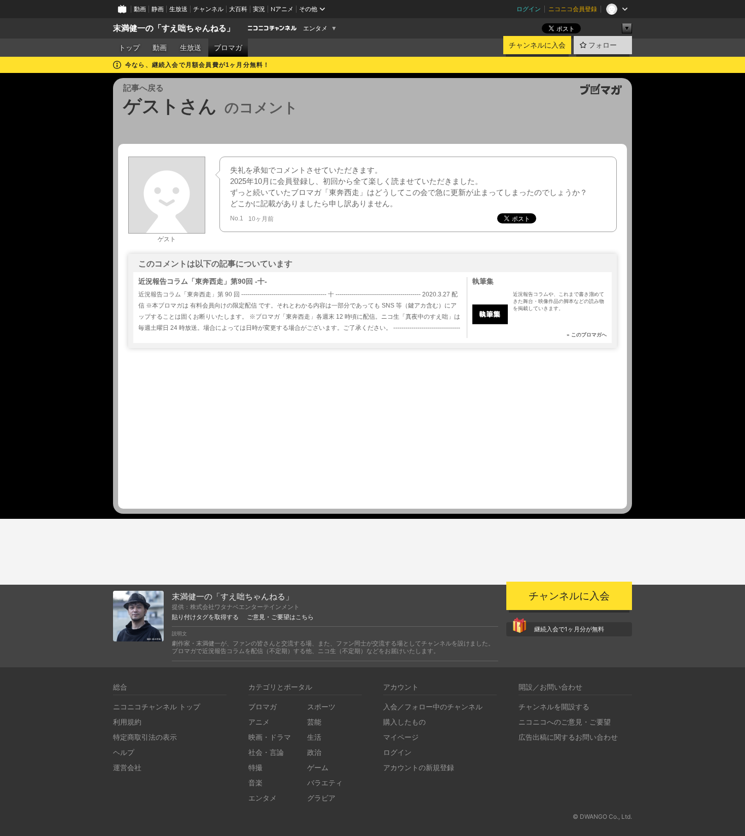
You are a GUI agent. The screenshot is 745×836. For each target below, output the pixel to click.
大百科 (238, 9)
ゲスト (167, 239)
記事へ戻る (143, 88)
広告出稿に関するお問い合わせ (568, 737)
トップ (129, 48)
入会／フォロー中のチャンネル (432, 706)
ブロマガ (228, 48)
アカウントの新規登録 (418, 767)
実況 (259, 9)
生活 (314, 737)
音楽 (255, 782)
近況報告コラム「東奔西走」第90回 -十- (202, 281)
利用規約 (127, 721)
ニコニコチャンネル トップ (156, 706)
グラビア (321, 797)
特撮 (255, 767)
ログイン (528, 9)
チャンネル (208, 9)
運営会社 (127, 767)
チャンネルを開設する (553, 706)
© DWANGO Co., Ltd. (602, 816)
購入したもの (404, 721)
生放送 (178, 9)
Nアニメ (282, 9)
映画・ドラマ (269, 737)
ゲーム (317, 767)
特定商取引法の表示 (145, 737)
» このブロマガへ (587, 334)
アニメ (259, 721)
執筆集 (483, 281)
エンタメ (315, 28)
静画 (158, 9)
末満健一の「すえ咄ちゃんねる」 (174, 28)
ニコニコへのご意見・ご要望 (564, 721)
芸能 (314, 721)
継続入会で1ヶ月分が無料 (569, 629)
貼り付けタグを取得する (205, 617)
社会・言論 (266, 752)
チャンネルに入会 (537, 45)
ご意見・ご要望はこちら (280, 617)
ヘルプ (123, 752)
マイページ (401, 737)
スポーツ (321, 706)
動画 (140, 9)
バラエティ (325, 782)
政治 (314, 752)
